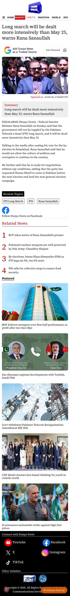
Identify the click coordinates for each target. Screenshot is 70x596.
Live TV (31, 17)
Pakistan (43, 17)
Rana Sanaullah (48, 201)
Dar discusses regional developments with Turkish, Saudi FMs (33, 376)
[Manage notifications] (6, 589)
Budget (20, 17)
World (56, 17)
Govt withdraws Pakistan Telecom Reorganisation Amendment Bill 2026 (32, 426)
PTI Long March (13, 201)
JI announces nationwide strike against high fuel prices (32, 526)
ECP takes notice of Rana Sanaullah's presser (36, 235)
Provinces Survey (54, 590)
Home (10, 17)
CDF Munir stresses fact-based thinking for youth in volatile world (34, 476)
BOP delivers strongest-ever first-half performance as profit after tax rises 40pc (34, 326)
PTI (31, 201)
